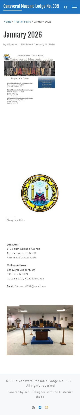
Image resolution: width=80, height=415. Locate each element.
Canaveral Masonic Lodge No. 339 (45, 381)
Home (7, 21)
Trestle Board (22, 21)
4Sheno (12, 44)
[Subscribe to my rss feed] (33, 407)
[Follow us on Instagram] (46, 407)
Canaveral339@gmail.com (30, 286)
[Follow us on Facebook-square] (40, 407)
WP (26, 392)
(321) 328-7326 (26, 257)
